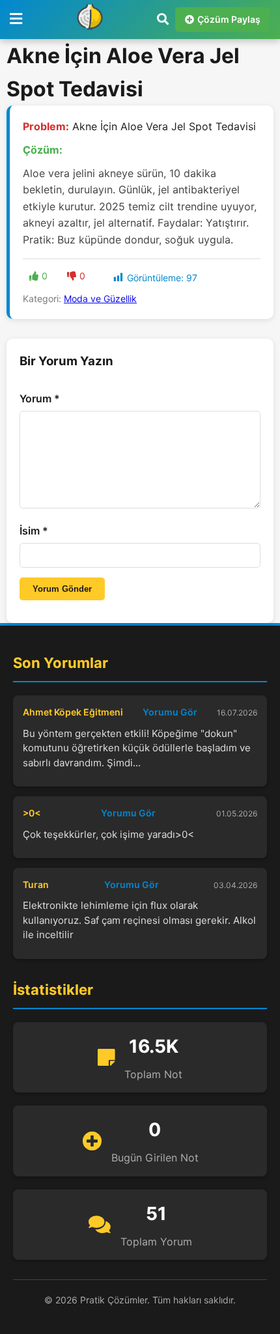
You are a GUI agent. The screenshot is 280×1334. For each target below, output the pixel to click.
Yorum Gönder (62, 589)
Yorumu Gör (170, 711)
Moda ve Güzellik (100, 298)
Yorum (40, 398)
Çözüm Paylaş (228, 19)
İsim (34, 530)
